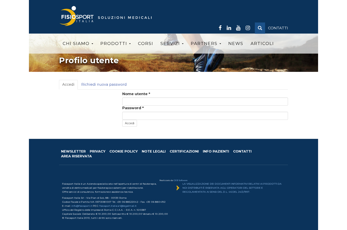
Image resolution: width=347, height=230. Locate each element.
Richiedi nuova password (104, 84)
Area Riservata (76, 156)
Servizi (171, 43)
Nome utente (136, 94)
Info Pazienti (216, 151)
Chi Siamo (77, 43)
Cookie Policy (123, 151)
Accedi (70, 86)
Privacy (97, 151)
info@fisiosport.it (81, 205)
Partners (205, 43)
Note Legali (154, 151)
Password (133, 108)
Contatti (242, 151)
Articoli (262, 43)
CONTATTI (278, 28)
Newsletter (73, 151)
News (235, 43)
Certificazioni (184, 151)
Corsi (145, 43)
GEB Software (181, 180)
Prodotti (114, 43)
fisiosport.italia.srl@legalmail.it (118, 205)
